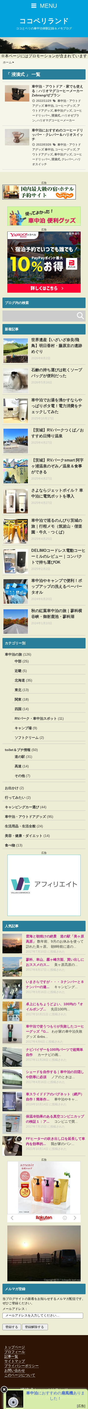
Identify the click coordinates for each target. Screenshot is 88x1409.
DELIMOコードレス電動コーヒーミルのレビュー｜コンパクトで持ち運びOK (58, 556)
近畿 (18, 671)
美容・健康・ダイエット (24, 836)
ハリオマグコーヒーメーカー (56, 120)
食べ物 (10, 845)
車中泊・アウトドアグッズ (25, 817)
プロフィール (14, 1352)
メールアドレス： (15, 1309)
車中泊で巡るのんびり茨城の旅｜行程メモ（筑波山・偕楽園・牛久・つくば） (56, 526)
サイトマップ (14, 1361)
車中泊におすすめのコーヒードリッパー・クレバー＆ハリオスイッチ (57, 134)
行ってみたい (15, 797)
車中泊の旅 (13, 654)
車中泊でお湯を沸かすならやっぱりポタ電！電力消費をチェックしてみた (56, 406)
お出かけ (12, 788)
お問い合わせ (14, 1370)
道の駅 (20, 757)
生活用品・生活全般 (20, 826)
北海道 (20, 680)
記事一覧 (11, 1356)
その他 (20, 776)
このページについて (19, 1375)
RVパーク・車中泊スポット (36, 718)
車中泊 (49, 105)
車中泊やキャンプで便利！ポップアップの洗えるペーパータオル (56, 586)
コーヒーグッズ (65, 105)
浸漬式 (55, 115)
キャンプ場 (23, 728)
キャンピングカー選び (22, 807)
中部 (18, 661)
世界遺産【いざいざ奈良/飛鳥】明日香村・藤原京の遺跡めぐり (56, 346)
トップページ (14, 1347)
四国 (18, 709)
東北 (18, 690)
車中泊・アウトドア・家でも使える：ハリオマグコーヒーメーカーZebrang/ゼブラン (57, 90)
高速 (18, 766)
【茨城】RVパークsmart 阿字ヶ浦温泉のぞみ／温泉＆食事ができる (57, 466)
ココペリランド (44, 21)
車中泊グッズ (63, 110)
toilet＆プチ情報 (18, 750)
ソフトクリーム (27, 737)
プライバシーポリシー (21, 1366)
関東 (18, 699)
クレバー (67, 159)
